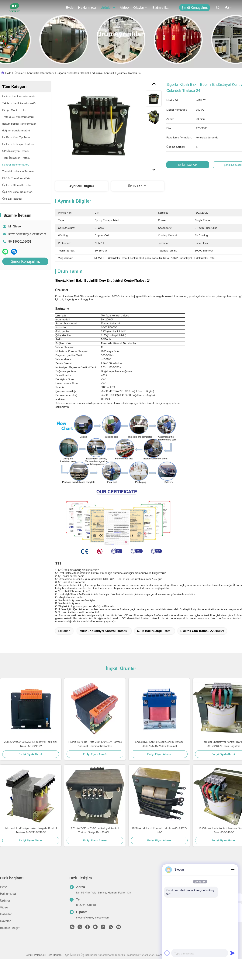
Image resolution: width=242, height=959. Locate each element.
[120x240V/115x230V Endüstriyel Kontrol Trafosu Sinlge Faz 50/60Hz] (95, 795)
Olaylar (138, 7)
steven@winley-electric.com (27, 234)
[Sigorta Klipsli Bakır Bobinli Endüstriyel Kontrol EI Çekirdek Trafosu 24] (99, 125)
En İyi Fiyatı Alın (187, 164)
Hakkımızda (87, 7)
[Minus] (232, 869)
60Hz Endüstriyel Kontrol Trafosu (103, 631)
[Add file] (167, 953)
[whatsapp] (5, 251)
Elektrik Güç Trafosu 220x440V (202, 631)
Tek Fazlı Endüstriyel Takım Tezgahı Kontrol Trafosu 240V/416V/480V (31, 830)
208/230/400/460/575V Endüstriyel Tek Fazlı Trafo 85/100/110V (30, 743)
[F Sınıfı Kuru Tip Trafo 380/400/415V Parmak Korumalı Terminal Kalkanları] (95, 709)
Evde (70, 7)
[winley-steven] (118, 927)
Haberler (6, 914)
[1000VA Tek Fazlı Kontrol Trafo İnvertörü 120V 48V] (159, 795)
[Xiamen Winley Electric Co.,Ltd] (14, 7)
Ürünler (106, 7)
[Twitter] (79, 927)
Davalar (5, 921)
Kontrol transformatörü (40, 72)
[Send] (233, 953)
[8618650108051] (110, 927)
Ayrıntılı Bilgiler (81, 186)
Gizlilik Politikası (35, 954)
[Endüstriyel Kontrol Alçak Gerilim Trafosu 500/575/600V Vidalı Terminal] (159, 709)
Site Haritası (55, 954)
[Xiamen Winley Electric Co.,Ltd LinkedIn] (103, 927)
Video (124, 7)
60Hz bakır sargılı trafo (154, 631)
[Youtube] (95, 927)
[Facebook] (87, 927)
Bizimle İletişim (161, 7)
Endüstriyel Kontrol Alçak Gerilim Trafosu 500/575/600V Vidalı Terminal (159, 743)
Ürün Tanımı (137, 186)
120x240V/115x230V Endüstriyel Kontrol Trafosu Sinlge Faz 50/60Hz (95, 830)
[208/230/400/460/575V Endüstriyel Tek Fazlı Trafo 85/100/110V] (30, 709)
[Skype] (14, 251)
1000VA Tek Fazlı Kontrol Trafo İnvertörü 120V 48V (159, 830)
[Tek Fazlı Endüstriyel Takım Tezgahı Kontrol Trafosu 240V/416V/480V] (30, 795)
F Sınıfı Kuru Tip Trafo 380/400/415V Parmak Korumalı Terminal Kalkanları (95, 743)
